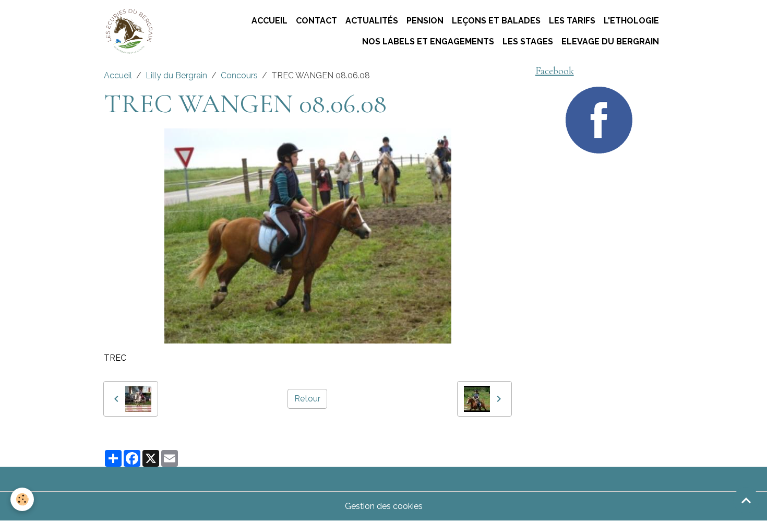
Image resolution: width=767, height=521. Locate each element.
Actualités (371, 21)
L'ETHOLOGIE (631, 21)
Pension (425, 21)
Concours (239, 75)
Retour (307, 399)
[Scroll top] (746, 500)
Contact (316, 21)
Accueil (269, 21)
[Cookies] (22, 499)
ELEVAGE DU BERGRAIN (610, 41)
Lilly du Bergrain (176, 75)
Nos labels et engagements (428, 41)
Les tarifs (572, 21)
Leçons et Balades (496, 21)
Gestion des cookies (384, 506)
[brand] (128, 31)
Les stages (527, 41)
